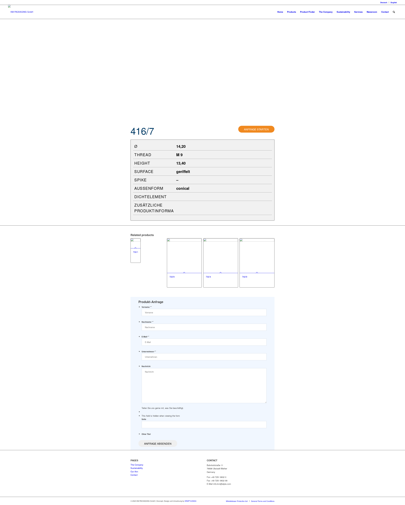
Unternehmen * (149, 351)
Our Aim (134, 471)
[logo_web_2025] (20, 12)
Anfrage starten (256, 129)
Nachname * (147, 322)
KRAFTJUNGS (190, 501)
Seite (144, 419)
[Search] (394, 12)
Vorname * (147, 307)
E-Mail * (145, 336)
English (394, 2)
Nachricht (146, 366)
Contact (134, 474)
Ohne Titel (146, 434)
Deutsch (383, 2)
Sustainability (137, 468)
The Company (137, 464)
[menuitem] (384, 2)
